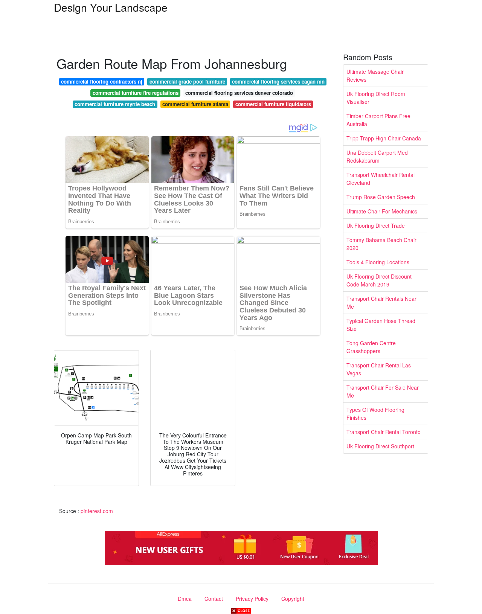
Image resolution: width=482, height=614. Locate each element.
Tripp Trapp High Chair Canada (383, 138)
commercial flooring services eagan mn (278, 81)
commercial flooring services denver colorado (239, 92)
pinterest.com (97, 511)
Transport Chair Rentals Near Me (381, 302)
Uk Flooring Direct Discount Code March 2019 (379, 280)
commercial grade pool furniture (187, 81)
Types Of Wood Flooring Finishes (375, 413)
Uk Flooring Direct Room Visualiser (375, 97)
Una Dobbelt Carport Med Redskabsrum (377, 156)
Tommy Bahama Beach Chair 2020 (381, 243)
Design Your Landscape (111, 7)
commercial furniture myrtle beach (115, 104)
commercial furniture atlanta (195, 104)
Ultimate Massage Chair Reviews (375, 75)
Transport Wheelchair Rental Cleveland (380, 178)
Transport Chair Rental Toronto (383, 432)
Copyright (292, 598)
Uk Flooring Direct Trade (375, 225)
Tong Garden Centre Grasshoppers (371, 347)
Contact (213, 598)
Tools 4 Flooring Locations (377, 262)
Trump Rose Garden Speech (380, 197)
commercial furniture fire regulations (135, 92)
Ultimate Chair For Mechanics (381, 211)
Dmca (185, 598)
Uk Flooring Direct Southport (380, 446)
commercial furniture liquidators (273, 104)
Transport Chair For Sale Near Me (382, 391)
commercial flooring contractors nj (101, 81)
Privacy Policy (252, 598)
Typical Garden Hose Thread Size (380, 324)
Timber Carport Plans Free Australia (378, 120)
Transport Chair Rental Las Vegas (378, 369)
